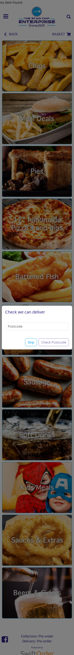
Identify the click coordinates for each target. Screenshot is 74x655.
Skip (31, 342)
